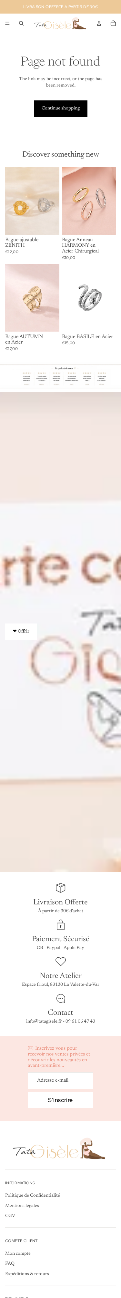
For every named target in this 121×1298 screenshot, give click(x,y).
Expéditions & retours (27, 1274)
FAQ (10, 1264)
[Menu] (7, 23)
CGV (10, 1216)
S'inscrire (60, 1100)
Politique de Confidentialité (32, 1196)
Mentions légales (22, 1206)
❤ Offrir (21, 631)
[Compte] (99, 23)
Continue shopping (61, 108)
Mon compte (18, 1254)
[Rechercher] (21, 23)
